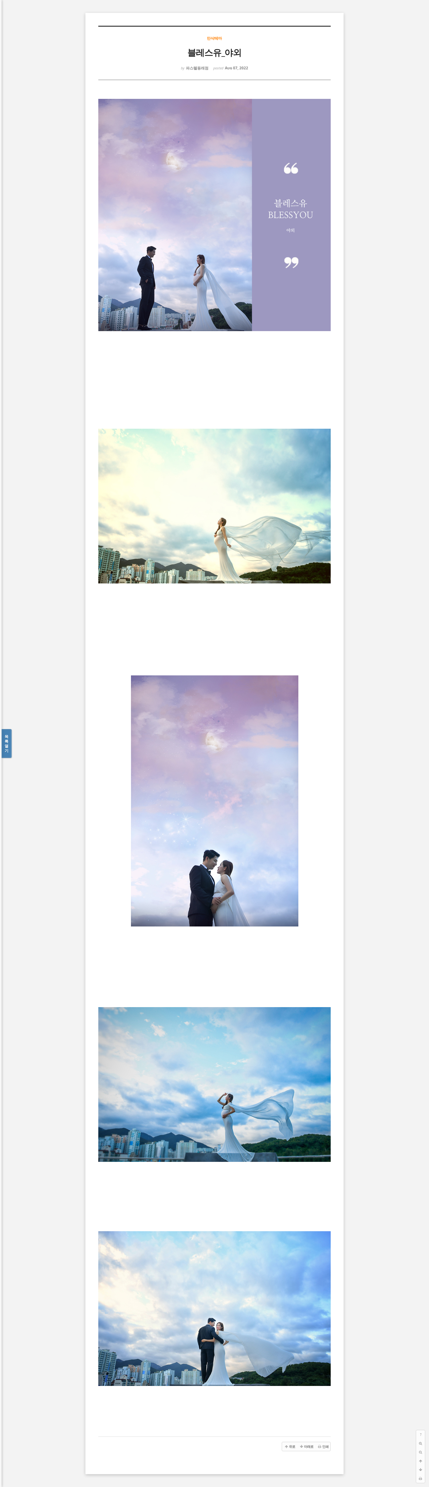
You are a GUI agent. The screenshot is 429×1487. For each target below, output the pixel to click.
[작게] (420, 1452)
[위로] (420, 1461)
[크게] (420, 1443)
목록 (6, 743)
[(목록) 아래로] (420, 1469)
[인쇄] (420, 1478)
